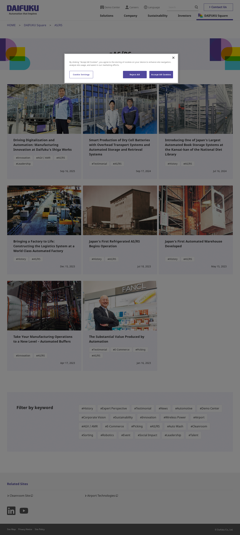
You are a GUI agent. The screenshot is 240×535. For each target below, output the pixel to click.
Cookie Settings (81, 74)
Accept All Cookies (161, 74)
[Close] (173, 58)
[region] (121, 68)
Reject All (135, 74)
